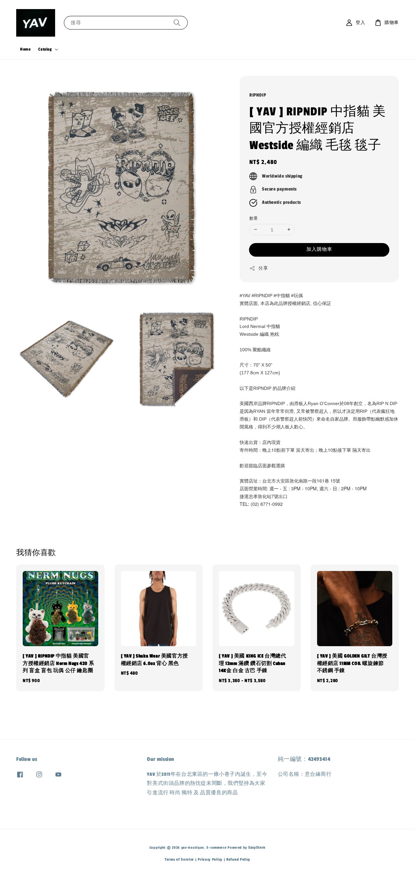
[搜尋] (177, 22)
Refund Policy (238, 859)
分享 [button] (263, 268)
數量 (253, 218)
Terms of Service (179, 859)
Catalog (45, 49)
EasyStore (257, 847)
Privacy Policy (210, 859)
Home (25, 49)
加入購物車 (319, 249)
